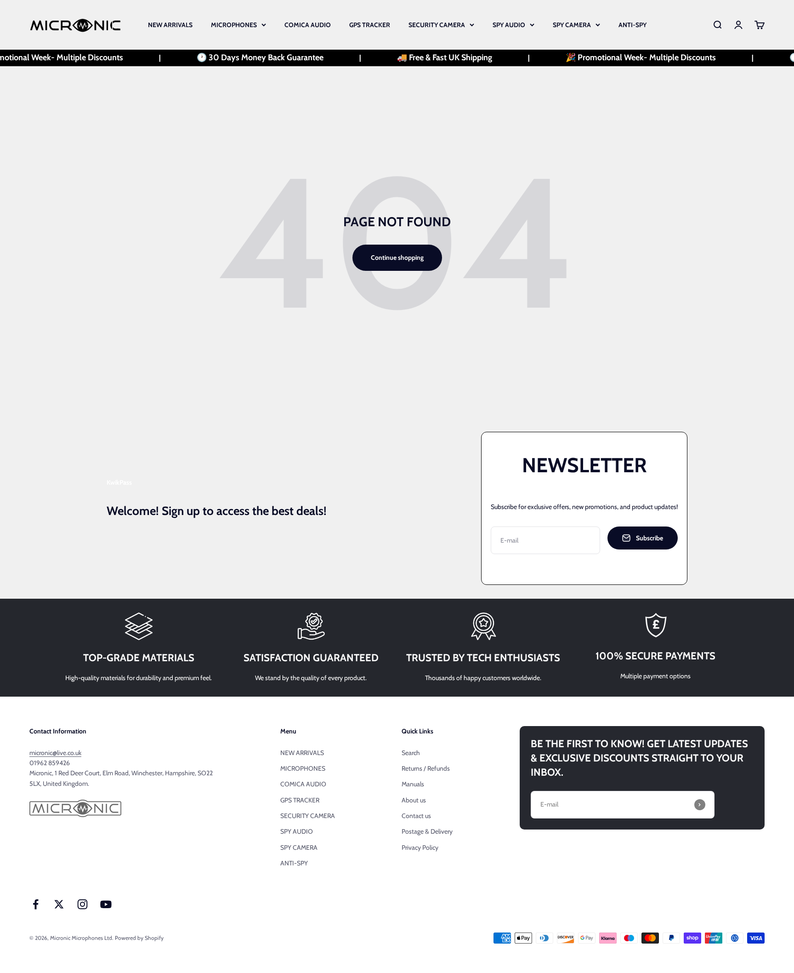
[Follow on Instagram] (82, 904)
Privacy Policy (420, 847)
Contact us (416, 816)
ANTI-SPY (632, 25)
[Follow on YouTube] (106, 904)
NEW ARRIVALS (170, 25)
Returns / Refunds (426, 768)
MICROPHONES (234, 25)
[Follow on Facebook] (35, 904)
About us (414, 800)
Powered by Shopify (139, 937)
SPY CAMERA (572, 25)
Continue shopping (397, 257)
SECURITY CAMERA (436, 25)
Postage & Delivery (427, 831)
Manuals (413, 784)
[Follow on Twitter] (59, 904)
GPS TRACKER (369, 25)
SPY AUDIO (509, 25)
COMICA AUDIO (307, 25)
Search (411, 753)
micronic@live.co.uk (55, 753)
